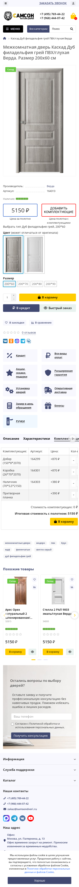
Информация (13, 759)
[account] (73, 3)
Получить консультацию (31, 735)
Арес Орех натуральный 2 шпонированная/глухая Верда (17, 614)
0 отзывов (29, 332)
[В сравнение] (34, 587)
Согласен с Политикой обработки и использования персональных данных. (40, 725)
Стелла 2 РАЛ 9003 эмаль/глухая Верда (57, 612)
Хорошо (39, 880)
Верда (50, 186)
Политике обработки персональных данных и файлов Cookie (47, 870)
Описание (11, 438)
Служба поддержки (18, 770)
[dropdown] (5, 3)
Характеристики (36, 438)
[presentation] (4, 615)
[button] (33, 659)
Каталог (9, 780)
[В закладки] (34, 579)
